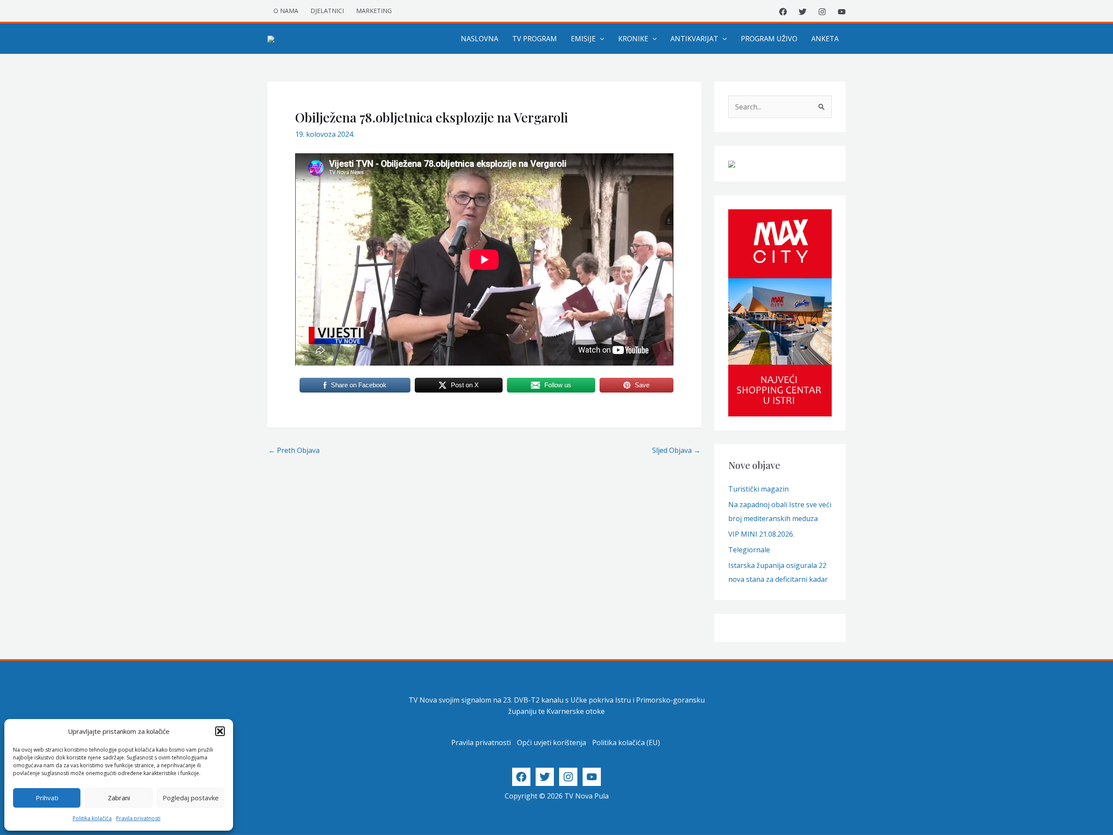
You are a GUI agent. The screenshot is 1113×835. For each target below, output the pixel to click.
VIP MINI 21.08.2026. (761, 534)
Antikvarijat (694, 38)
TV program (534, 38)
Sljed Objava (676, 450)
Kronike (633, 38)
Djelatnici (327, 11)
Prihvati (47, 797)
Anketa (825, 38)
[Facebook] (783, 12)
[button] (220, 731)
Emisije (583, 38)
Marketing (374, 11)
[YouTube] (842, 12)
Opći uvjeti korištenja (551, 742)
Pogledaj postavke (191, 797)
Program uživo (769, 38)
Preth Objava (294, 450)
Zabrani (119, 797)
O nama (285, 11)
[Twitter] (802, 12)
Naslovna (479, 38)
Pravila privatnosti (138, 818)
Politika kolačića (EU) (626, 742)
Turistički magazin (758, 489)
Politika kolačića (92, 818)
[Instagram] (822, 12)
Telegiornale (749, 549)
